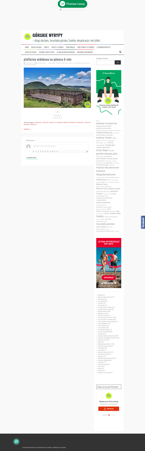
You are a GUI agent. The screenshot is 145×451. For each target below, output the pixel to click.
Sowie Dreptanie (100, 213)
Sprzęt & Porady (58, 47)
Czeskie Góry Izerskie (105, 307)
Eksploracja (70, 47)
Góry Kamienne (100, 161)
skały (117, 211)
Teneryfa (102, 219)
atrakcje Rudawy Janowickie (104, 135)
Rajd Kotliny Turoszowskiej (103, 207)
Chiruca (105, 142)
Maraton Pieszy (102, 184)
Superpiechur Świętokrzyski (110, 216)
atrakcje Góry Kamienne (102, 130)
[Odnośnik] (52, 151)
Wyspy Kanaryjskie (100, 229)
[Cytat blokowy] (48, 151)
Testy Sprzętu (102, 364)
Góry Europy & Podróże (85, 47)
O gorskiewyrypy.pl (104, 47)
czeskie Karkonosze (103, 147)
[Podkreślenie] (38, 151)
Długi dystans (36, 47)
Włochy (100, 370)
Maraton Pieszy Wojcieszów (103, 191)
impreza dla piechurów (107, 167)
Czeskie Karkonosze (104, 309)
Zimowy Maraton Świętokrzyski (105, 231)
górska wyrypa (104, 153)
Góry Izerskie (101, 159)
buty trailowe (103, 140)
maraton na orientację (114, 182)
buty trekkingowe (110, 140)
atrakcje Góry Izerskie (103, 126)
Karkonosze (101, 180)
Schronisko (112, 211)
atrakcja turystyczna (106, 123)
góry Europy (108, 156)
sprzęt (106, 213)
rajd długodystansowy (101, 205)
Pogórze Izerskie (106, 194)
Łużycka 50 (116, 231)
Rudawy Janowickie (102, 211)
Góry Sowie (108, 161)
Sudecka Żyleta (115, 213)
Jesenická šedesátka (100, 177)
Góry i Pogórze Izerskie (105, 319)
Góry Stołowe (114, 161)
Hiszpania (111, 165)
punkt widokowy (103, 202)
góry (115, 153)
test (106, 219)
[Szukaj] (118, 62)
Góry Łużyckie (116, 163)
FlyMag (55, 447)
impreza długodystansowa (105, 173)
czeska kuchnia (100, 145)
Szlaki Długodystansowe (66, 52)
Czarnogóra (101, 301)
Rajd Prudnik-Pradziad (101, 209)
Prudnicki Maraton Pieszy (102, 196)
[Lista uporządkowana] (43, 151)
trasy (109, 219)
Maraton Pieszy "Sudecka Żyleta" (108, 189)
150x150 (45, 122)
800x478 (38, 122)
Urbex (100, 368)
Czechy (110, 143)
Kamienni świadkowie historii (107, 338)
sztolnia (97, 219)
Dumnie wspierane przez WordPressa (34, 447)
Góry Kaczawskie (112, 159)
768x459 (59, 122)
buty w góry (99, 142)
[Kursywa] (36, 151)
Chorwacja (101, 299)
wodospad (110, 227)
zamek (107, 229)
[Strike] (41, 151)
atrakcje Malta (116, 132)
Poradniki (101, 348)
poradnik (113, 194)
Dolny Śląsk (102, 150)
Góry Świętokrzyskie (102, 165)
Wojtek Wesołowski (41, 63)
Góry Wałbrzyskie (108, 163)
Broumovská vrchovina (105, 297)
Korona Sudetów (115, 180)
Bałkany (114, 138)
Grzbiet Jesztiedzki (104, 332)
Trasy (99, 366)
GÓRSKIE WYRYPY (48, 35)
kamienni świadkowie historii (112, 177)
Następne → (27, 129)
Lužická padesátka (100, 182)
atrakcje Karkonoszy (104, 133)
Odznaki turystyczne (46, 52)
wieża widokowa (101, 227)
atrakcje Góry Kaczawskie (103, 128)
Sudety (46, 47)
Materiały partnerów (85, 52)
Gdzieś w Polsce (31, 52)
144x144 (87, 122)
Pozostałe (101, 350)
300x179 (52, 122)
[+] (57, 151)
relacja (109, 209)
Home (27, 47)
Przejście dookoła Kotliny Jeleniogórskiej (104, 199)
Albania (98, 120)
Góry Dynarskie (100, 156)
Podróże (99, 194)
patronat (114, 191)
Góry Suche (99, 163)
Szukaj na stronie (102, 58)
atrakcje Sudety (104, 137)
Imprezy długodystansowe (106, 336)
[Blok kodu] (50, 151)
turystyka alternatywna (101, 221)
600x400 (26, 124)
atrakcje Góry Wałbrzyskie (114, 130)
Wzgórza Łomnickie (104, 372)
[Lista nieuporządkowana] (45, 151)
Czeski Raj (101, 305)
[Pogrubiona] (33, 151)
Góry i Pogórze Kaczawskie (106, 321)
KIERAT (109, 180)
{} (54, 151)
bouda (98, 140)
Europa (111, 150)
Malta (107, 182)
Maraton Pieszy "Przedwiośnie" (103, 186)
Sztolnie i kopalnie (103, 360)
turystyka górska (105, 224)
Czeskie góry (110, 145)
